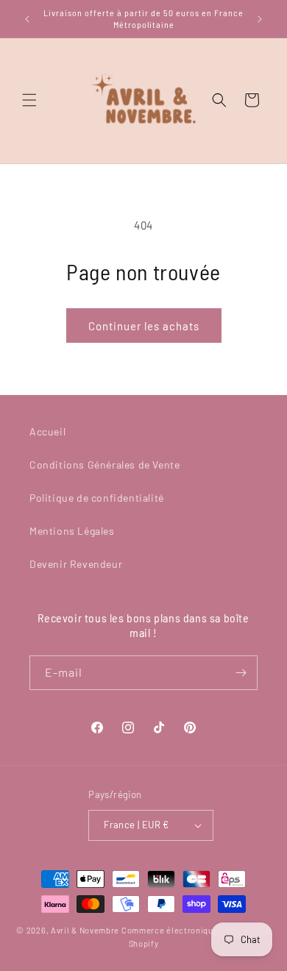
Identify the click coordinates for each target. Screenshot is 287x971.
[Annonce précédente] (27, 19)
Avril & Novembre (85, 930)
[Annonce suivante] (260, 19)
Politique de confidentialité (96, 497)
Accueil (47, 431)
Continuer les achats (143, 325)
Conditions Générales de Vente (104, 464)
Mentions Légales (72, 530)
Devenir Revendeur (75, 564)
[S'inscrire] (240, 672)
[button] (29, 100)
